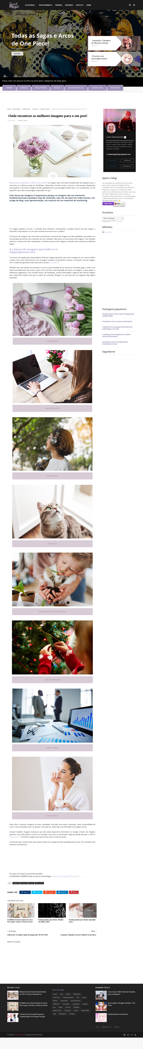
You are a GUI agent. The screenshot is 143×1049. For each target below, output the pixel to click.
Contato (79, 5)
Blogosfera (16, 109)
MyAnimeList (127, 166)
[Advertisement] (48, 101)
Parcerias (69, 5)
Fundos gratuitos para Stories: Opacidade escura (82, 921)
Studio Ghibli (85, 1010)
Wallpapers (62, 1014)
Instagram (65, 876)
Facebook (55, 876)
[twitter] (128, 1035)
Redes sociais (45, 109)
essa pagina (53, 262)
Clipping (116, 1027)
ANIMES (9, 88)
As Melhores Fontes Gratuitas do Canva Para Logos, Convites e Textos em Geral (20, 921)
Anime (55, 994)
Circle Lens (56, 997)
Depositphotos (15, 837)
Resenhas (68, 1010)
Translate (119, 221)
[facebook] (124, 1035)
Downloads (26, 109)
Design (55, 1001)
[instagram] (131, 1035)
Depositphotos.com (22, 252)
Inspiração (76, 1004)
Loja (54, 1007)
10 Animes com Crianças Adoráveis (117, 321)
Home (9, 109)
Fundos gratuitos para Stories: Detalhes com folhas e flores (50, 921)
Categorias (30, 5)
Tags (54, 1014)
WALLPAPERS (40, 88)
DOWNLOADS (97, 88)
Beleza (68, 994)
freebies (58, 5)
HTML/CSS (56, 1004)
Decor (84, 997)
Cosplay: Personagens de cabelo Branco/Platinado (116, 335)
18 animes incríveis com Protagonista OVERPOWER (118, 315)
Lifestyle (35, 109)
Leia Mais (17, 53)
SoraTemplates (19, 1035)
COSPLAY (24, 88)
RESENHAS (115, 88)
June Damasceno (37, 1035)
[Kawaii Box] (107, 232)
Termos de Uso (106, 1027)
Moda (60, 1007)
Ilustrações (66, 1004)
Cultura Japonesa (68, 997)
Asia (61, 994)
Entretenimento (45, 5)
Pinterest (74, 876)
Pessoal (68, 1007)
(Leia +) (94, 46)
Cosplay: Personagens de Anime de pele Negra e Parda (117, 328)
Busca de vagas (58, 990)
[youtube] (135, 1035)
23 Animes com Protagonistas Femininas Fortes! (115, 343)
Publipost (76, 1007)
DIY (78, 997)
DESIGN (57, 88)
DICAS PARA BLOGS (76, 88)
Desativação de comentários (118, 1014)
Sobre (88, 5)
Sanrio (76, 1010)
